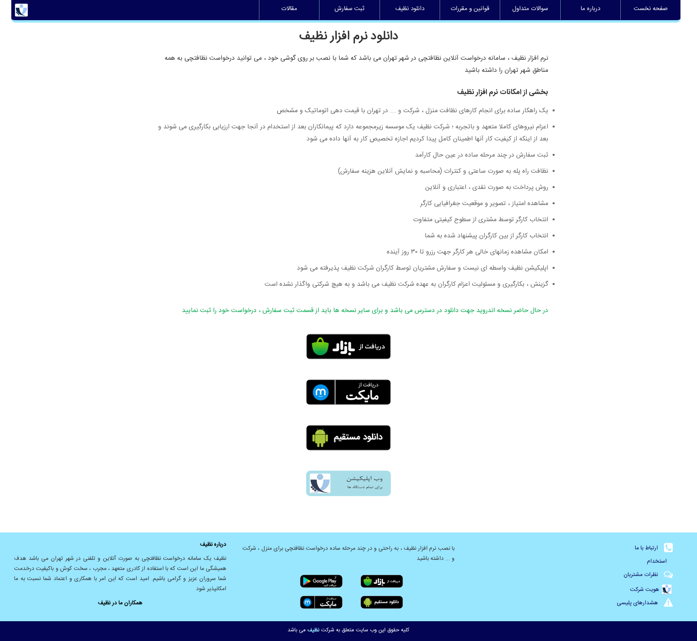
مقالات (289, 10)
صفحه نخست (651, 10)
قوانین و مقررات (470, 10)
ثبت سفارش (349, 10)
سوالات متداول (530, 10)
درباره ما (590, 10)
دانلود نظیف (409, 10)
